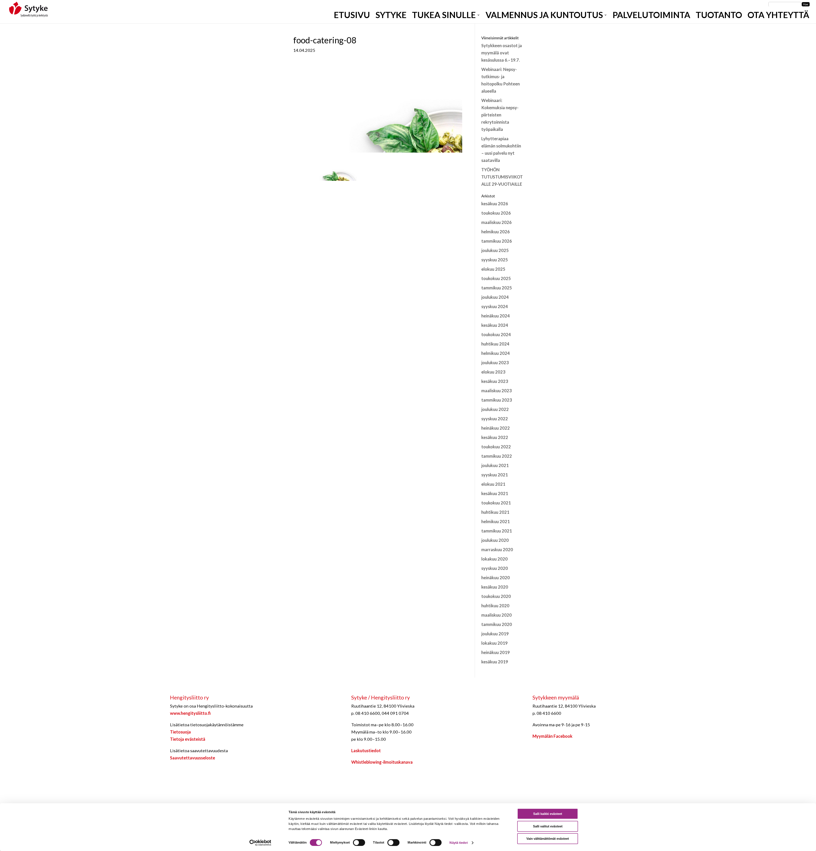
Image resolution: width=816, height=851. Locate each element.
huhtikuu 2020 (495, 605)
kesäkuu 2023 (494, 381)
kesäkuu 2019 (494, 661)
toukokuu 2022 (496, 446)
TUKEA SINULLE (444, 16)
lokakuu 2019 (494, 643)
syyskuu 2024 (494, 306)
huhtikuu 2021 (495, 512)
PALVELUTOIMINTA (651, 16)
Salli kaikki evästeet (547, 814)
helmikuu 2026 (495, 231)
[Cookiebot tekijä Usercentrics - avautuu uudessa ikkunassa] (260, 843)
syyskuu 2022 (494, 418)
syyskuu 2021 (494, 474)
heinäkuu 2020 (495, 577)
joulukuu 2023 (495, 362)
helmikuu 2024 (495, 353)
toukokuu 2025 (496, 278)
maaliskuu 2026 (496, 222)
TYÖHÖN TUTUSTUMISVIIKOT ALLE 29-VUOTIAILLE (502, 177)
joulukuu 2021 (495, 465)
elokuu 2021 (493, 484)
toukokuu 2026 (496, 212)
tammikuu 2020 (496, 624)
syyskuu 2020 (494, 568)
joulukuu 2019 (495, 633)
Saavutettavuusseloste (192, 757)
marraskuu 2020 (497, 549)
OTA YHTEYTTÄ (778, 16)
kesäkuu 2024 (494, 325)
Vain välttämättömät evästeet (547, 838)
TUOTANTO (719, 16)
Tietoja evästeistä (187, 739)
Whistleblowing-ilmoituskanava (382, 762)
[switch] (359, 842)
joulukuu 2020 (495, 540)
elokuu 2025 (493, 269)
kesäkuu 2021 (494, 493)
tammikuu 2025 (496, 287)
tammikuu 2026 (496, 241)
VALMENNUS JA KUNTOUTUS (544, 16)
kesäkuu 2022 (494, 437)
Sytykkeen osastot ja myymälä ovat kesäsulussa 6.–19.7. (501, 52)
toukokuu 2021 (496, 502)
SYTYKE (391, 16)
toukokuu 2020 (496, 596)
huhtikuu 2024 (495, 343)
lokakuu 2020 (494, 558)
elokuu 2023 (493, 371)
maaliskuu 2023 (496, 390)
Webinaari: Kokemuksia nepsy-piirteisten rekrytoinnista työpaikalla (499, 115)
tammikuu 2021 (496, 530)
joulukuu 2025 (495, 250)
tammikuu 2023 (496, 399)
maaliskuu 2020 (496, 614)
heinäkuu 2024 (495, 315)
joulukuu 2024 (495, 297)
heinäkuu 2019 (495, 652)
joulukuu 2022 (495, 409)
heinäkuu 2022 (495, 427)
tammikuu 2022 (496, 456)
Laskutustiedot (366, 750)
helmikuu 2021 (495, 521)
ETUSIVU (352, 16)
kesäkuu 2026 (494, 203)
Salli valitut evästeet (547, 826)
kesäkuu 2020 (494, 586)
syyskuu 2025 (494, 259)
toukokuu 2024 (496, 334)
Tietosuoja (180, 731)
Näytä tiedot (458, 842)
